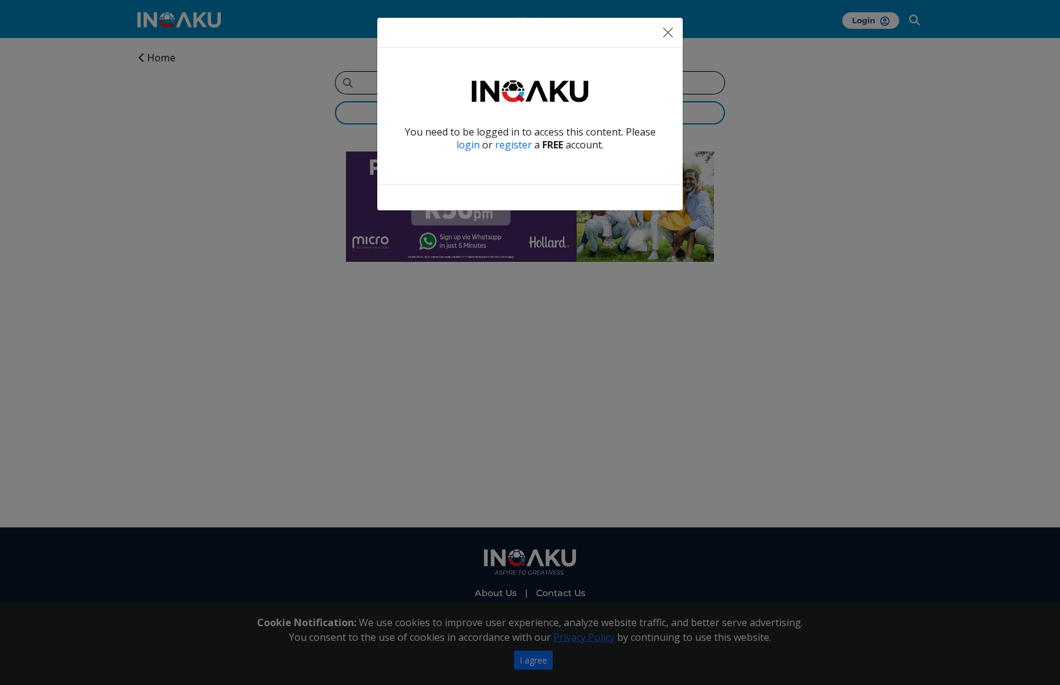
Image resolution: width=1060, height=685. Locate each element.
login (468, 144)
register (513, 144)
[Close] (668, 32)
